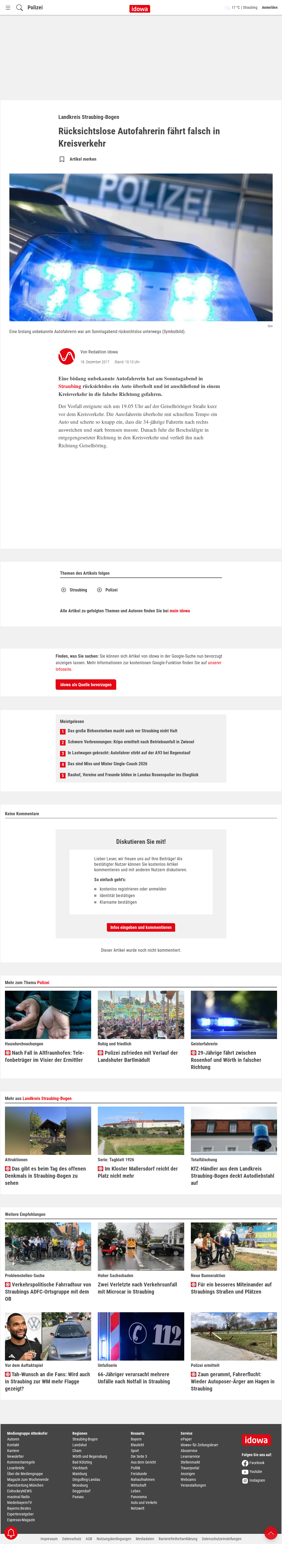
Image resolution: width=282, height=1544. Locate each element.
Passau (78, 1497)
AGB (89, 1539)
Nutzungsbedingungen (114, 1539)
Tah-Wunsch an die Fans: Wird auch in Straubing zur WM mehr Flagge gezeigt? (47, 1381)
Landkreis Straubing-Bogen (47, 1098)
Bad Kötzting (82, 1462)
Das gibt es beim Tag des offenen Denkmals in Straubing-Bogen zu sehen (45, 1175)
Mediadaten (145, 1539)
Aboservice (189, 1450)
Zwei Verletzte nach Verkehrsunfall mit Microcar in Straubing (137, 1288)
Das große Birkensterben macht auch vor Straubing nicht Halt (122, 730)
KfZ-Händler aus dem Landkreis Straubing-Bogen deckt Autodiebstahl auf (232, 1175)
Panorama (139, 1497)
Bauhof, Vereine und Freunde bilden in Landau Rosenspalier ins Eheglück (133, 774)
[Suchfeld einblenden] (19, 7)
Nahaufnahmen (143, 1479)
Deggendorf (81, 1491)
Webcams (188, 1479)
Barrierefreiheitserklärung (178, 1539)
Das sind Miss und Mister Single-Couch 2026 (107, 763)
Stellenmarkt (190, 1462)
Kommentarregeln (21, 1462)
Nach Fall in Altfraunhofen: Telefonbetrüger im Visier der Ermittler (44, 1056)
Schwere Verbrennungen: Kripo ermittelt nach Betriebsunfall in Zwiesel (131, 741)
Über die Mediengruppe (25, 1474)
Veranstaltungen (193, 1485)
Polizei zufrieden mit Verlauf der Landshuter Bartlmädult (138, 1056)
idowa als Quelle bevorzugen (86, 684)
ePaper (186, 1439)
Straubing (69, 386)
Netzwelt (137, 1508)
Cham (77, 1450)
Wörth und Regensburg (89, 1456)
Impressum (49, 1539)
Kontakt (13, 1445)
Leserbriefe (16, 1468)
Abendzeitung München (25, 1485)
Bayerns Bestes (19, 1508)
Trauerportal (190, 1468)
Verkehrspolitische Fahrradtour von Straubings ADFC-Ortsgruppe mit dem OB (48, 1291)
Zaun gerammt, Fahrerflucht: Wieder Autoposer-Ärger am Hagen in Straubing (233, 1381)
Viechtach (80, 1468)
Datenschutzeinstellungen (222, 1539)
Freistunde (139, 1474)
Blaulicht (137, 1445)
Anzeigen (188, 1474)
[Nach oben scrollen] (271, 1532)
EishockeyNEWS (19, 1491)
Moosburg (80, 1485)
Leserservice (190, 1456)
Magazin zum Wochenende (28, 1479)
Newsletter (15, 1456)
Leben (135, 1491)
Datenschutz (71, 1539)
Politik (135, 1468)
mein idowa (180, 610)
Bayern (136, 1439)
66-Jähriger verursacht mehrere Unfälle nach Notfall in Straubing (134, 1378)
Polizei (35, 7)
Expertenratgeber (20, 1514)
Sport (135, 1450)
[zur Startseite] (258, 1438)
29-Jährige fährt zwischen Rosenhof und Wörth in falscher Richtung (226, 1059)
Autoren (13, 1439)
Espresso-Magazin (21, 1520)
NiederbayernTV (19, 1502)
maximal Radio (18, 1497)
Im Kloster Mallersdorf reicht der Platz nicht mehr (138, 1172)
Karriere (13, 1450)
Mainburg (79, 1474)
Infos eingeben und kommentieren (141, 927)
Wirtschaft (138, 1485)
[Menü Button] (8, 7)
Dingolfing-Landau (86, 1479)
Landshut (79, 1445)
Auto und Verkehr (144, 1502)
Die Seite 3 (139, 1456)
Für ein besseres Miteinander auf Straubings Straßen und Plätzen (231, 1288)
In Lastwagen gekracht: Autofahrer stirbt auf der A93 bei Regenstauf (129, 752)
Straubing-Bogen (85, 1439)
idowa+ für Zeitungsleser (199, 1445)
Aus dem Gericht (143, 1462)
